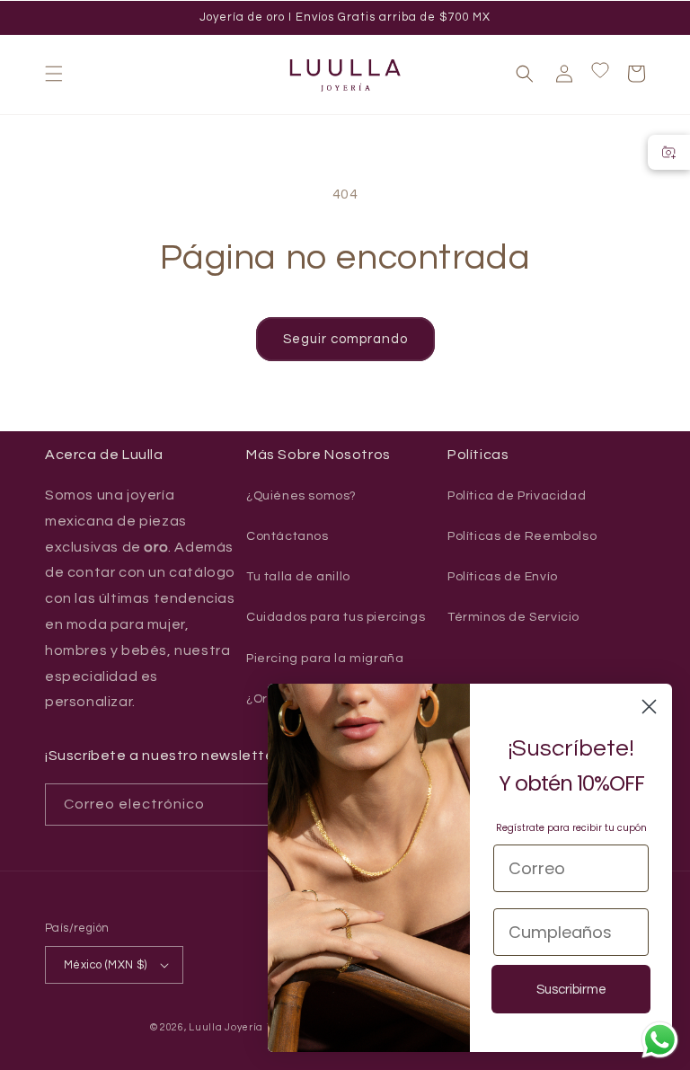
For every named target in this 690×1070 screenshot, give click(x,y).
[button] (54, 73)
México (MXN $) (105, 965)
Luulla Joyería (226, 1027)
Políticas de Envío (502, 576)
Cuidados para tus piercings (335, 617)
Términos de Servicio (513, 617)
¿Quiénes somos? (301, 496)
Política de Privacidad (516, 496)
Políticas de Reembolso (522, 536)
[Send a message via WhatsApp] (660, 1040)
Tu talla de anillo (298, 576)
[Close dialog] (649, 706)
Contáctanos (287, 536)
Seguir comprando (345, 339)
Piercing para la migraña (324, 658)
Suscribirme (571, 989)
